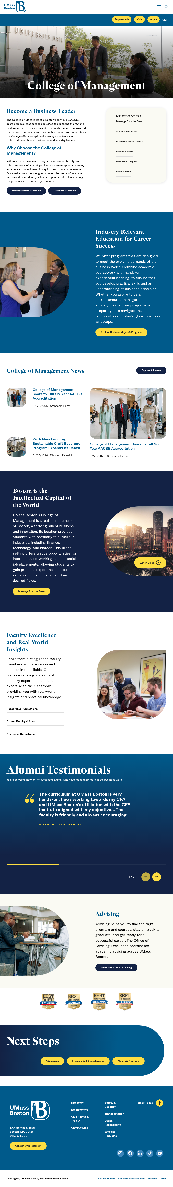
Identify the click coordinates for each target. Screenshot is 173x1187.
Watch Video (147, 562)
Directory (77, 1103)
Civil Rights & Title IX (80, 1119)
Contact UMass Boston (28, 1145)
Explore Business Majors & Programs (121, 332)
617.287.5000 (18, 1136)
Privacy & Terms (157, 1178)
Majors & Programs (128, 1061)
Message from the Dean (129, 121)
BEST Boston (123, 171)
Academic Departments (129, 141)
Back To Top (145, 1103)
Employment (79, 1110)
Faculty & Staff (124, 151)
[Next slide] (156, 876)
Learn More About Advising (116, 967)
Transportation (114, 1114)
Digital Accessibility (113, 1123)
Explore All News (151, 370)
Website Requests (111, 1134)
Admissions (52, 1061)
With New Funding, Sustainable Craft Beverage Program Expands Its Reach (56, 443)
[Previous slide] (145, 876)
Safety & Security (110, 1105)
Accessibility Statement (131, 1178)
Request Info (122, 19)
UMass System (106, 1178)
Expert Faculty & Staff (21, 721)
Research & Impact (126, 161)
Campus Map (79, 1128)
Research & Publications (22, 709)
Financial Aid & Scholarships (88, 1061)
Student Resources (127, 131)
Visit (139, 19)
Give (165, 20)
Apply (153, 19)
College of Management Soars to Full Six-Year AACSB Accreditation (57, 394)
